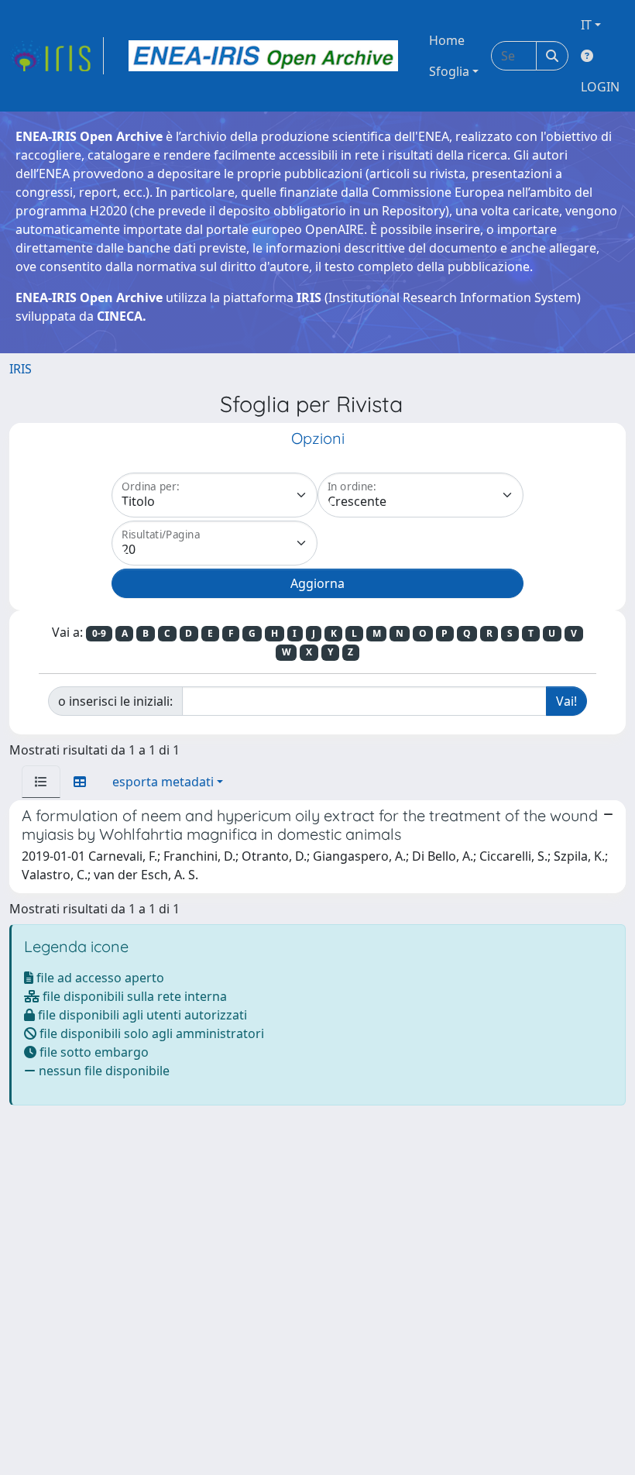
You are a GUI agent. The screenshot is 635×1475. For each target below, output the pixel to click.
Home (447, 40)
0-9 (99, 633)
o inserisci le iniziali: (115, 701)
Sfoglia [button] (449, 71)
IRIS (20, 368)
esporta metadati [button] (163, 781)
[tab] (41, 781)
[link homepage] (56, 55)
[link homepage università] (263, 55)
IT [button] (586, 24)
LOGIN (600, 86)
